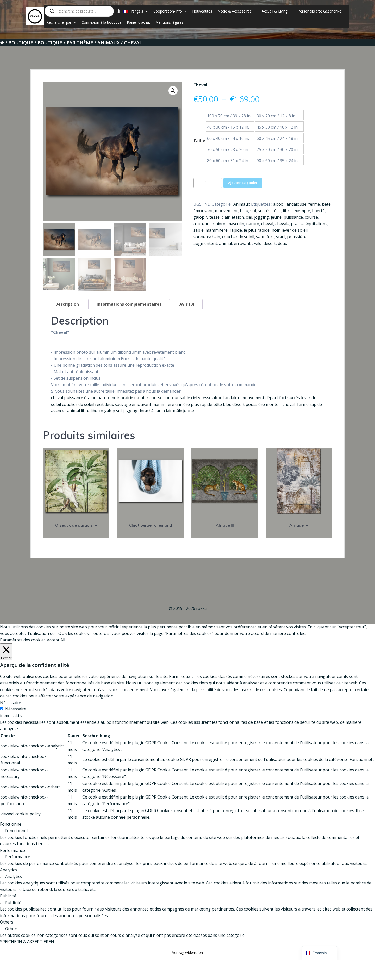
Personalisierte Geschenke (319, 11)
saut (260, 237)
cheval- (282, 224)
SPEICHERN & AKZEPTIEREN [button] (27, 941)
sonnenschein (206, 237)
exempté (302, 211)
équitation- (316, 224)
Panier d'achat (138, 22)
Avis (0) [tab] (186, 304)
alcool (278, 204)
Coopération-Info (167, 11)
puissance (293, 217)
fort (270, 237)
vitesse (213, 217)
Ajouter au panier (243, 183)
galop (198, 217)
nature (252, 224)
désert (270, 243)
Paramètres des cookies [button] (23, 640)
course (311, 217)
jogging (261, 217)
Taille (199, 140)
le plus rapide (257, 230)
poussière (296, 237)
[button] (173, 90)
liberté (318, 211)
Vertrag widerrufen (187, 952)
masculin (235, 224)
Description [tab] (67, 304)
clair (226, 217)
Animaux (108, 43)
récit (276, 211)
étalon (238, 217)
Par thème (80, 43)
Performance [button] (12, 850)
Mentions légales (169, 22)
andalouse (296, 204)
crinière (218, 224)
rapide (236, 230)
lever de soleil (295, 230)
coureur (201, 224)
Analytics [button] (8, 870)
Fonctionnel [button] (11, 824)
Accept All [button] (56, 640)
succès (264, 211)
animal (225, 243)
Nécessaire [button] (10, 702)
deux (282, 243)
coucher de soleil (238, 237)
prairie (297, 224)
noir (276, 230)
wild (257, 243)
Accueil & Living (275, 11)
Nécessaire (15, 709)
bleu (244, 211)
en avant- (243, 243)
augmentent (205, 243)
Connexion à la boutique (102, 22)
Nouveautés (202, 11)
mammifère (217, 230)
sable (198, 230)
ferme (314, 204)
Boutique (20, 43)
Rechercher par (58, 22)
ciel (249, 217)
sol (253, 211)
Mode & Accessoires (234, 11)
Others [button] (6, 922)
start (280, 237)
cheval (267, 224)
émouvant (203, 211)
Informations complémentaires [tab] (129, 304)
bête (326, 204)
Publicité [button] (8, 896)
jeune (276, 217)
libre (287, 211)
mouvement (226, 211)
